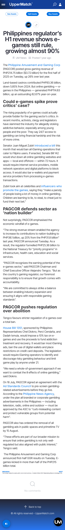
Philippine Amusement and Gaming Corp (34, 65)
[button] (36, 24)
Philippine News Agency (38, 394)
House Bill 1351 (12, 328)
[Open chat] (58, 522)
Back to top (35, 506)
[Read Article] (6, 524)
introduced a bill (45, 145)
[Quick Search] (54, 4)
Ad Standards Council (17, 386)
